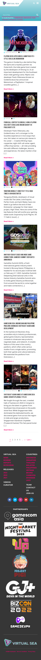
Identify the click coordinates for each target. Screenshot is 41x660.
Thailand (30, 463)
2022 (5, 475)
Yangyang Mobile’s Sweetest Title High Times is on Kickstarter (18, 192)
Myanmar (30, 478)
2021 (5, 478)
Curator (8, 485)
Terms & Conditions (22, 651)
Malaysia (30, 465)
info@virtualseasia (11, 651)
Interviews (8, 465)
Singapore (31, 460)
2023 (5, 472)
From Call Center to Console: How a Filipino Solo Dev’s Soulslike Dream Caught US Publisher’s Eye (20, 125)
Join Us (30, 493)
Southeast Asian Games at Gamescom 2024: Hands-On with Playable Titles (19, 395)
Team (29, 485)
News (5, 458)
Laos (28, 480)
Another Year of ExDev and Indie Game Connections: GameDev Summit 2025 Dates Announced (19, 257)
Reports (7, 463)
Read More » (9, 89)
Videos (7, 482)
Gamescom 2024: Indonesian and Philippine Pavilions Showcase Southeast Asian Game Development (19, 326)
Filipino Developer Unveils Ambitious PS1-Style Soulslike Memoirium (19, 57)
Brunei (29, 473)
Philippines (31, 468)
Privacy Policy (31, 651)
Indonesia (31, 458)
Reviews (7, 460)
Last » (29, 440)
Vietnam (30, 470)
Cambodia (31, 475)
